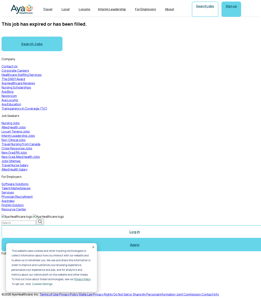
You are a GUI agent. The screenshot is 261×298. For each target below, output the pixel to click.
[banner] (22, 9)
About (169, 9)
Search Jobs (32, 44)
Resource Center (14, 209)
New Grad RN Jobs (14, 152)
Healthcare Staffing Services (22, 75)
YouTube (15, 280)
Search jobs (205, 6)
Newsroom (9, 96)
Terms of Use (49, 294)
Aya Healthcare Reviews (18, 83)
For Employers (145, 9)
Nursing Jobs (11, 123)
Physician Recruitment (17, 197)
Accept (93, 247)
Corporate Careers (15, 70)
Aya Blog (7, 91)
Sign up (231, 6)
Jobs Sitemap (11, 161)
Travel (47, 9)
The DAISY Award (13, 79)
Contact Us (10, 66)
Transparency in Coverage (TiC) (24, 108)
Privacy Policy (82, 279)
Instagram (16, 267)
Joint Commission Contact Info (197, 294)
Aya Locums (10, 100)
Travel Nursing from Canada (21, 144)
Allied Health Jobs (14, 127)
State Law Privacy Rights (96, 294)
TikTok (14, 287)
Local (66, 9)
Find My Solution (13, 205)
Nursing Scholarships (16, 87)
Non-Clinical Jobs (14, 140)
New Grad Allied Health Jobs (21, 157)
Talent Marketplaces (16, 188)
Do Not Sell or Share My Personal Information (144, 294)
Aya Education (11, 104)
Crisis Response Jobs (17, 148)
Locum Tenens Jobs (16, 131)
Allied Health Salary (15, 169)
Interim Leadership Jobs (18, 136)
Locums (84, 9)
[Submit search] (40, 222)
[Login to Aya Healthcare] (247, 9)
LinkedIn (14, 274)
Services (8, 192)
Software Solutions (15, 184)
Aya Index (8, 201)
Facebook (16, 261)
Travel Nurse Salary (15, 165)
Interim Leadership (112, 9)
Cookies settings (42, 284)
